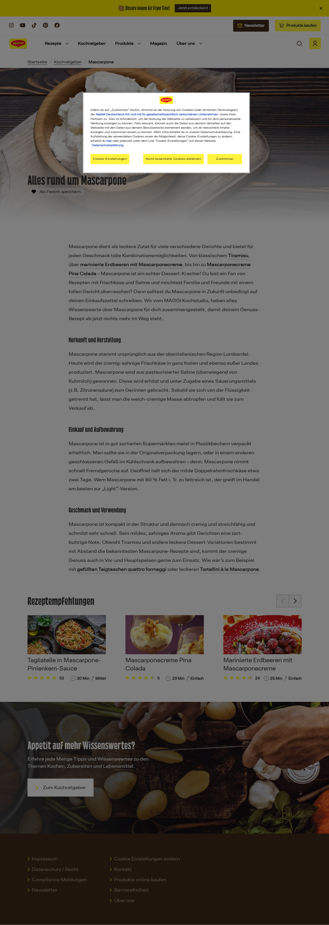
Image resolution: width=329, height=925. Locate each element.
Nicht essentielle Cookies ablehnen (173, 159)
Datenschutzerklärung (107, 145)
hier (109, 141)
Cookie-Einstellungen (110, 159)
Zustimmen (225, 159)
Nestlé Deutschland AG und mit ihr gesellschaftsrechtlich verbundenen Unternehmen (157, 114)
